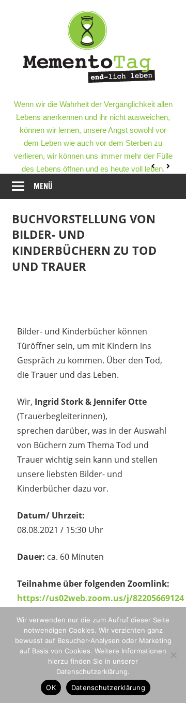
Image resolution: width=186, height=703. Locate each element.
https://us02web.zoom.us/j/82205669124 (100, 598)
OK (51, 687)
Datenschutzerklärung (108, 687)
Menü (43, 186)
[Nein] (173, 655)
